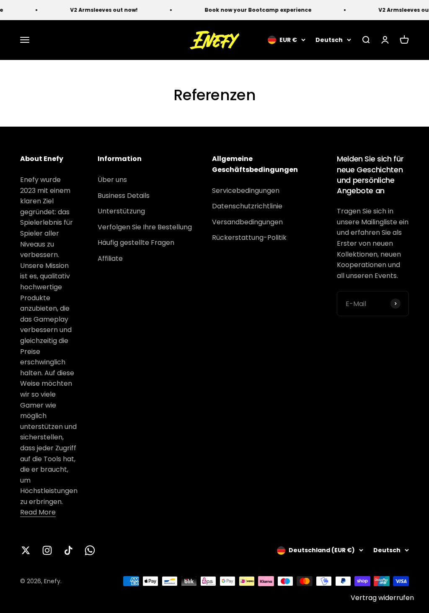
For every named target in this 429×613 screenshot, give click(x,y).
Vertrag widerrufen (382, 598)
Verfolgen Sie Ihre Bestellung (145, 227)
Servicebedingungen (245, 190)
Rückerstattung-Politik (249, 237)
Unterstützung (121, 211)
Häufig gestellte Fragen (136, 242)
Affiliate (110, 258)
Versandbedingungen (247, 222)
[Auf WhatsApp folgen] (90, 550)
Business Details (124, 195)
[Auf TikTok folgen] (68, 550)
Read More (38, 512)
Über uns (112, 179)
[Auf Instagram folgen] (47, 550)
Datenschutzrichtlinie (247, 206)
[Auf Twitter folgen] (25, 550)
